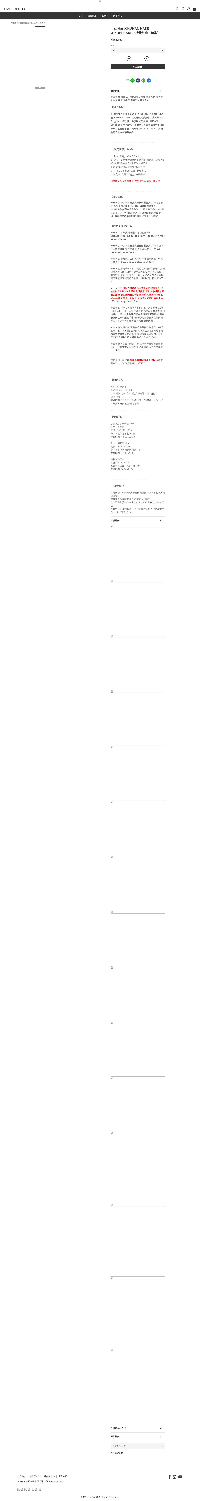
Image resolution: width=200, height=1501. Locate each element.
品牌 (104, 16)
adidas (32, 23)
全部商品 (15, 23)
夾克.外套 (41, 23)
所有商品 (92, 16)
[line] (132, 80)
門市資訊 (117, 16)
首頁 (80, 16)
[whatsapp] (143, 80)
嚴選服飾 (24, 23)
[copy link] (149, 80)
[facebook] (138, 80)
